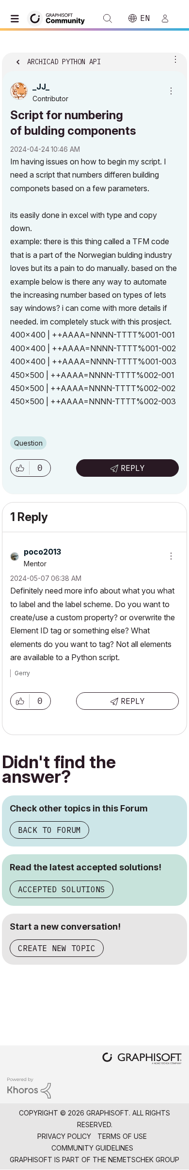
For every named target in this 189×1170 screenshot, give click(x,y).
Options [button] (173, 58)
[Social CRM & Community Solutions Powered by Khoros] (29, 1087)
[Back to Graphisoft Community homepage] (59, 18)
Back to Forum (49, 830)
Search (107, 18)
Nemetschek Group (143, 1159)
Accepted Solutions (61, 889)
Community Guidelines (92, 1148)
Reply (133, 468)
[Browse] (17, 18)
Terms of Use (122, 1136)
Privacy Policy (64, 1136)
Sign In (169, 18)
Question (28, 443)
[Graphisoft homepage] (142, 1059)
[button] (20, 468)
